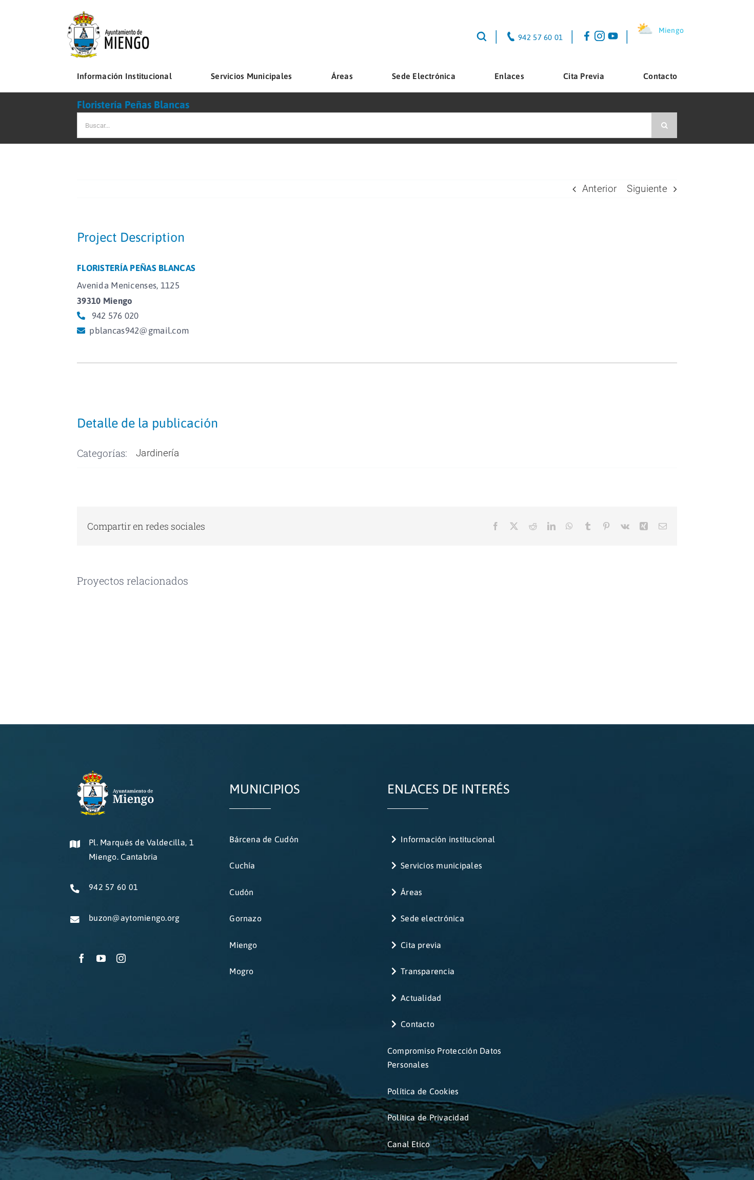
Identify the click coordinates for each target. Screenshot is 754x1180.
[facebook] (81, 958)
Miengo (671, 30)
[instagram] (121, 958)
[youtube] (101, 958)
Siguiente (647, 189)
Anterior (599, 189)
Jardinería (157, 453)
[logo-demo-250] (107, 15)
